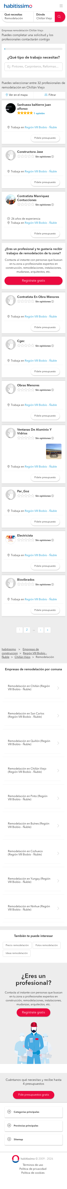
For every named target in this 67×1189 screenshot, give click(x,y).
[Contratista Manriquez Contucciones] (10, 199)
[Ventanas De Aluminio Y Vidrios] (10, 433)
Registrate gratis (33, 280)
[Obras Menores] (10, 389)
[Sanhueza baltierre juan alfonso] (10, 108)
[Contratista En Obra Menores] (10, 300)
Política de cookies (32, 1173)
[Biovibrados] (10, 583)
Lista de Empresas (15, 1148)
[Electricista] (10, 539)
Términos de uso (33, 1165)
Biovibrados (25, 579)
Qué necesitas (13, 14)
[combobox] (18, 17)
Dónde (40, 14)
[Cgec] (10, 344)
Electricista (25, 535)
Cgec (21, 341)
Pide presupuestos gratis (33, 1095)
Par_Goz (23, 491)
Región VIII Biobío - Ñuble (41, 127)
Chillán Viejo (22, 657)
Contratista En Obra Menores (38, 297)
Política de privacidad (32, 1169)
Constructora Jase (30, 151)
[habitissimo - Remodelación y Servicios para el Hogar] (17, 6)
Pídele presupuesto (45, 138)
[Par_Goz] (10, 495)
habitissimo (9, 649)
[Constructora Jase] (10, 155)
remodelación (17, 945)
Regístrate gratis (33, 1012)
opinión (39, 113)
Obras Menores (28, 385)
